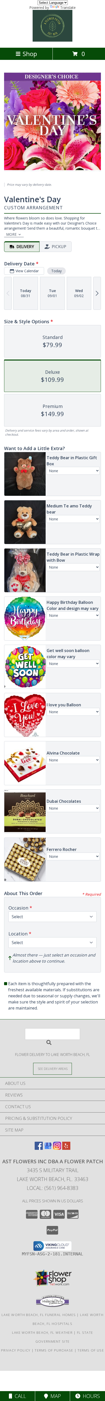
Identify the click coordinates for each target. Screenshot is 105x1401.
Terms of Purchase (54, 1350)
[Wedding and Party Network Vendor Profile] (52, 1306)
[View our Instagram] (57, 1148)
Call (19, 1396)
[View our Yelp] (66, 1148)
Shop (30, 53)
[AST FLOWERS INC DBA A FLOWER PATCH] (52, 40)
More (11, 234)
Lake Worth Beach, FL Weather (42, 1332)
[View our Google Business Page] (48, 1148)
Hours (90, 1396)
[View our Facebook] (39, 1148)
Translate (68, 7)
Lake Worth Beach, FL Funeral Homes (39, 1314)
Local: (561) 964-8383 (52, 1188)
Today (56, 270)
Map (54, 1396)
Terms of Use (90, 1350)
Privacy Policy (15, 1350)
